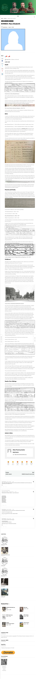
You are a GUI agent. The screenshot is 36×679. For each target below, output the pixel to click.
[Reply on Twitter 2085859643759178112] (2, 514)
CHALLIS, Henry (26, 622)
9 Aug (13, 481)
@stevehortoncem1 (11, 491)
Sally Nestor (5, 27)
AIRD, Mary (25, 607)
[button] (18, 16)
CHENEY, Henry (3, 596)
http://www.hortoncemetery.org (20, 454)
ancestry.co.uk (24, 128)
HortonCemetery (4, 481)
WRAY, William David (4, 575)
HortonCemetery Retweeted (6, 490)
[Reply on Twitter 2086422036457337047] (2, 505)
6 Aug (13, 518)
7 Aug (13, 509)
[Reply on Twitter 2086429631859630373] (2, 486)
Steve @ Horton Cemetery (5, 491)
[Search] (34, 17)
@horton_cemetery (8, 481)
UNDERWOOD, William (4, 544)
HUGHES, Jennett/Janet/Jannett (10, 623)
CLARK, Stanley (3, 565)
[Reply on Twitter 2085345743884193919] (2, 526)
